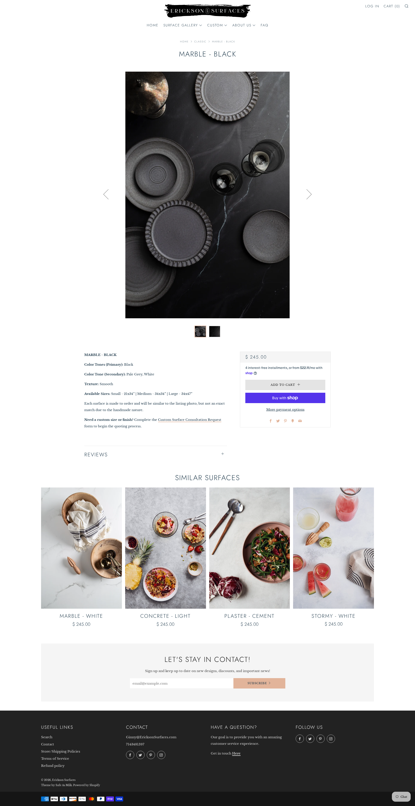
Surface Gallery (180, 25)
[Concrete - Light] (165, 548)
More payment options (285, 409)
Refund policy (53, 766)
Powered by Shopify (86, 785)
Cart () (392, 6)
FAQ (264, 25)
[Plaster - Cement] (249, 548)
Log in (372, 6)
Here (236, 753)
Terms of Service (55, 758)
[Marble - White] (81, 548)
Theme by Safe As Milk (56, 785)
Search (46, 737)
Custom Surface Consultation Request (189, 420)
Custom (215, 25)
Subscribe (257, 683)
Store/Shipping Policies (60, 751)
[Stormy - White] (333, 548)
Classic (200, 41)
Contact (47, 744)
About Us (241, 25)
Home (152, 25)
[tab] (200, 331)
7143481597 (135, 744)
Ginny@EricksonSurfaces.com (151, 737)
